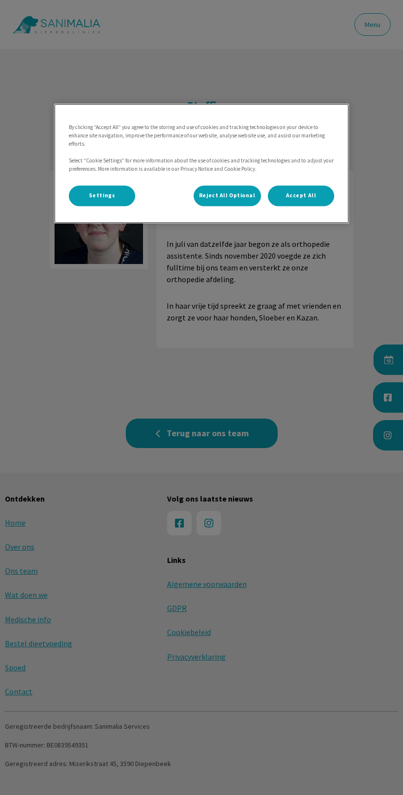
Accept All (301, 195)
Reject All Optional (227, 195)
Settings (102, 195)
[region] (201, 163)
